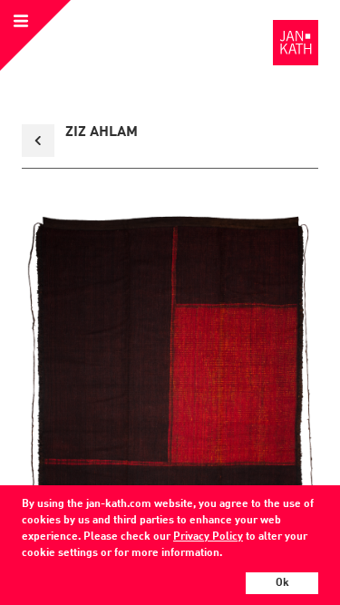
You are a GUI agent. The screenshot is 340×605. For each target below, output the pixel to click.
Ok (282, 583)
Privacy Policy (208, 537)
